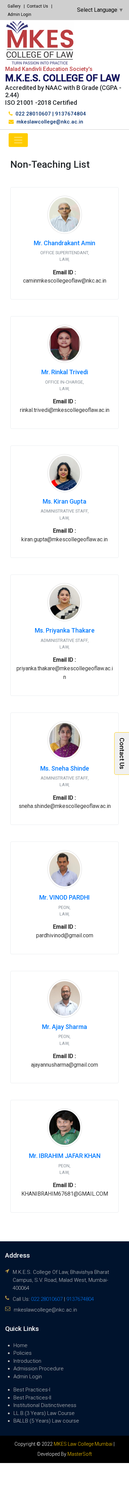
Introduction (27, 1361)
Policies (22, 1353)
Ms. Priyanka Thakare (65, 630)
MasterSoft (79, 1454)
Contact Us (37, 6)
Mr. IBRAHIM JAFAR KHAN (64, 1155)
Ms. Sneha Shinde (64, 768)
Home (20, 1345)
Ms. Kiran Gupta (64, 501)
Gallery (14, 6)
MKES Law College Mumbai (83, 1444)
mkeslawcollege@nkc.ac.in (50, 122)
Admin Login (19, 14)
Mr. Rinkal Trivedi (64, 372)
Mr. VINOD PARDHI (64, 897)
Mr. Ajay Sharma (64, 1026)
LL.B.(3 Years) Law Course (44, 1413)
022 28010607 (33, 114)
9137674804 (70, 114)
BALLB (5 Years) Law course (46, 1421)
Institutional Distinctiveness (44, 1405)
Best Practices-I (31, 1390)
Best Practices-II (32, 1398)
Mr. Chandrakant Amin (64, 243)
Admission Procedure (38, 1368)
